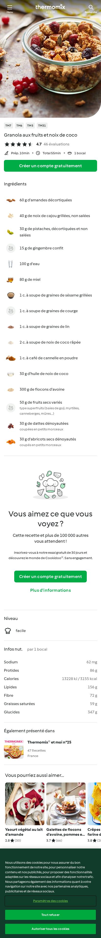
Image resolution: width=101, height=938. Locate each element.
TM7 (8, 125)
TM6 (19, 125)
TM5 (30, 125)
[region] (50, 893)
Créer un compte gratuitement (50, 165)
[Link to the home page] (50, 9)
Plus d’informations (50, 590)
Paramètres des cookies (50, 901)
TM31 (42, 125)
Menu (10, 12)
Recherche (91, 12)
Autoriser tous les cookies (50, 929)
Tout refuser (50, 915)
